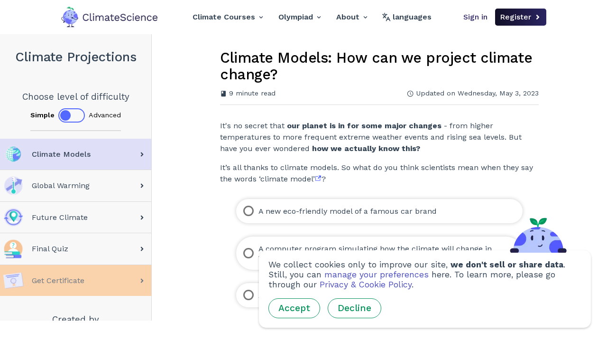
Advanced (105, 115)
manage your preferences (376, 274)
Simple (42, 115)
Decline (354, 308)
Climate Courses (224, 16)
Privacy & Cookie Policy (366, 284)
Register (515, 16)
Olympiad (295, 16)
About (347, 16)
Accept (294, 308)
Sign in (475, 16)
